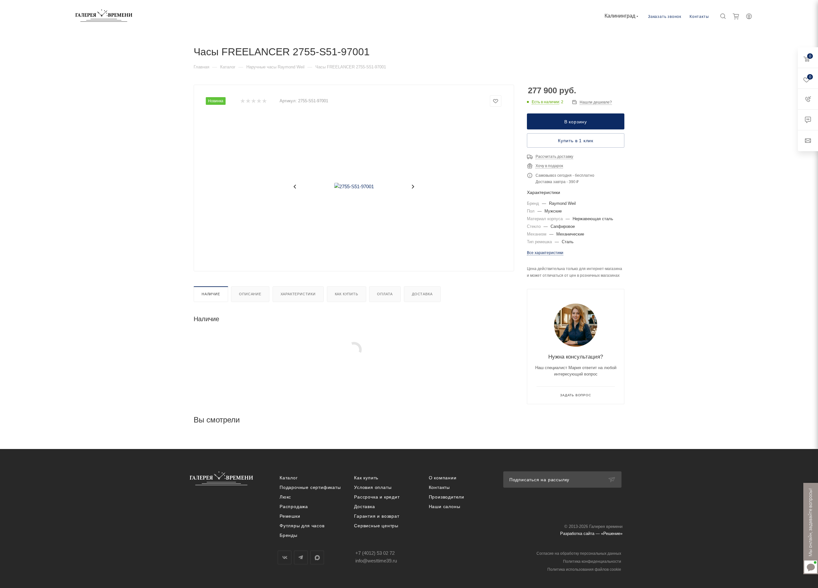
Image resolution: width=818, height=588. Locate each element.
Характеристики (298, 294)
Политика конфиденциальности (592, 561)
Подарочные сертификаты (310, 487)
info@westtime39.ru (376, 560)
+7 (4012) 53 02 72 (375, 553)
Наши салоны (444, 506)
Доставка (422, 294)
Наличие (211, 294)
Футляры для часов (302, 525)
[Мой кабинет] (749, 17)
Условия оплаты (372, 487)
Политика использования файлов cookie (584, 569)
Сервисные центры (376, 525)
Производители (446, 496)
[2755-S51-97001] (354, 187)
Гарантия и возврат (376, 516)
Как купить (346, 294)
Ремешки (290, 516)
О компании (443, 477)
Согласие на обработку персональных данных (578, 553)
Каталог (289, 477)
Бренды (288, 535)
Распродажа (294, 506)
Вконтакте (284, 557)
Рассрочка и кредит (376, 496)
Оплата (385, 294)
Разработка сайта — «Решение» (591, 533)
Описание (250, 294)
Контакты (699, 16)
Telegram (301, 557)
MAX (317, 557)
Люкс (285, 496)
